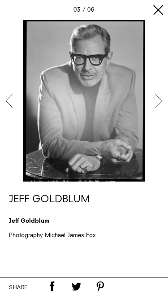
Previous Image (10, 101)
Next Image (158, 101)
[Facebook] (52, 286)
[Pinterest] (100, 286)
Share (18, 287)
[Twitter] (76, 286)
